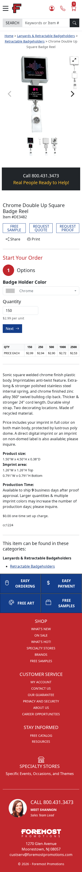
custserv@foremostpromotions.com (41, 854)
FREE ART (26, 603)
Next (10, 328)
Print (35, 239)
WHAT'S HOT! (41, 642)
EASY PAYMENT (66, 583)
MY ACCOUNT (41, 682)
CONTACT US (41, 688)
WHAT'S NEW (41, 629)
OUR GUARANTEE (41, 695)
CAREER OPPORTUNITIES (41, 714)
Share (14, 239)
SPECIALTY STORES (41, 648)
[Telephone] (62, 8)
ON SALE (41, 635)
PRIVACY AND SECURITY (41, 701)
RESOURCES (41, 741)
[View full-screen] (74, 60)
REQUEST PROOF (68, 228)
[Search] (74, 23)
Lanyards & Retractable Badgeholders (46, 36)
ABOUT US (41, 707)
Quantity (12, 301)
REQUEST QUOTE (41, 228)
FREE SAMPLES (66, 603)
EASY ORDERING (25, 583)
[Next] (72, 94)
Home (9, 36)
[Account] (51, 8)
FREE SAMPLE (14, 228)
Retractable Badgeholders (25, 41)
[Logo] (16, 8)
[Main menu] (7, 8)
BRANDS (41, 654)
